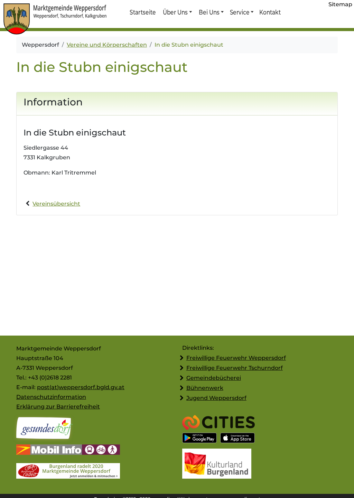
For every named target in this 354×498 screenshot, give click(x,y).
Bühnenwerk (204, 388)
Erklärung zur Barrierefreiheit (58, 406)
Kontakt (269, 12)
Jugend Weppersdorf (216, 398)
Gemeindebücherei (213, 378)
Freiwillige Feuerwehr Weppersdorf (236, 358)
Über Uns (175, 12)
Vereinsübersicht (56, 203)
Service (239, 12)
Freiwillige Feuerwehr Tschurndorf (234, 368)
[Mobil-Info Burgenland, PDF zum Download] (68, 450)
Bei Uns (209, 12)
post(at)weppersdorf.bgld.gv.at (80, 387)
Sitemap (340, 4)
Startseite (143, 12)
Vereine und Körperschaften (107, 44)
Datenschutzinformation (51, 397)
